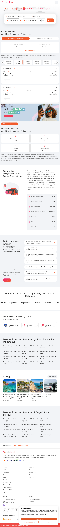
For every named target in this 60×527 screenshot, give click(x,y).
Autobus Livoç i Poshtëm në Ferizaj (48, 357)
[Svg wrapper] (7, 519)
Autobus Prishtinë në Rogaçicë (27, 435)
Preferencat (32, 475)
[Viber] (4, 505)
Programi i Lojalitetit (8, 482)
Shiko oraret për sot (30, 50)
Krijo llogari (32, 477)
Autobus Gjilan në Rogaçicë (29, 424)
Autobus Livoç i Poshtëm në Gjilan (11, 347)
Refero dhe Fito (7, 484)
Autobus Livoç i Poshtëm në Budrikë (29, 352)
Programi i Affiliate (7, 489)
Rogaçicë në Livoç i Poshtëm (44, 38)
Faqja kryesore (7, 445)
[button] (40, 242)
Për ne (4, 475)
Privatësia (31, 501)
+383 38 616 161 (10, 502)
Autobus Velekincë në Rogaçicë (9, 420)
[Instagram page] (8, 510)
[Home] (8, 2)
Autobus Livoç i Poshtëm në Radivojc (48, 347)
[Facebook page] (4, 510)
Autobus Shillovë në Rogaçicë (27, 430)
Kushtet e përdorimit (34, 499)
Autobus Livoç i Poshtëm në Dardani (48, 362)
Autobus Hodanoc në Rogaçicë (46, 420)
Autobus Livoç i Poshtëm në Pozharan (29, 362)
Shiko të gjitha (52, 376)
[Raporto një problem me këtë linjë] (56, 68)
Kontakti (7, 280)
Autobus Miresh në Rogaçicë (11, 429)
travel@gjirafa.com (10, 499)
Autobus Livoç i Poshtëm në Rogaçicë (29, 357)
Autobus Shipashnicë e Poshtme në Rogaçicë (10, 435)
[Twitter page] (12, 510)
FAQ (4, 492)
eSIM (4, 470)
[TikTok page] (16, 510)
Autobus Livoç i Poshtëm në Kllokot (48, 352)
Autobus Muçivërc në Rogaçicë (46, 430)
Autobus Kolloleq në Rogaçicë (46, 435)
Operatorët (6, 472)
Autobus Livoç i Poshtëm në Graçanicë (29, 347)
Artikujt (5, 479)
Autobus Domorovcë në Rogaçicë (10, 425)
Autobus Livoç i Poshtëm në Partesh (11, 352)
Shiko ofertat (9, 116)
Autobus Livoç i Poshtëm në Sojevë (11, 362)
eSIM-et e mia (32, 472)
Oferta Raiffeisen (7, 487)
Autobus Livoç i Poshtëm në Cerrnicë (11, 357)
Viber (7, 505)
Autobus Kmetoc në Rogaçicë (45, 425)
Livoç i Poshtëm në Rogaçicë (15, 38)
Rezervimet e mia (33, 470)
